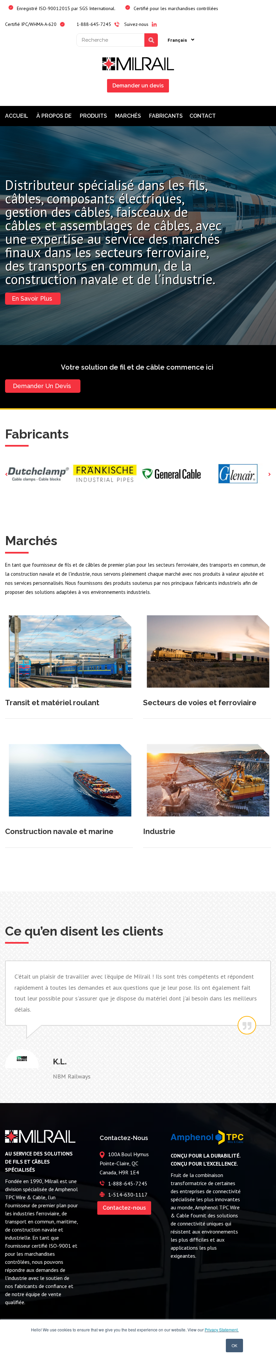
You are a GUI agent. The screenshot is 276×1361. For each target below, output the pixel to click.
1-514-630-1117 (127, 1194)
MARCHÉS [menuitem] (128, 116)
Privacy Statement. (222, 1329)
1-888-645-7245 (127, 1183)
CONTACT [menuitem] (203, 116)
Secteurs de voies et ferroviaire (199, 702)
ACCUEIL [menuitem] (17, 116)
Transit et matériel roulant (52, 702)
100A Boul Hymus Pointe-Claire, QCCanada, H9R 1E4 (124, 1163)
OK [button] (234, 1345)
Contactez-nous (124, 1208)
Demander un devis (138, 85)
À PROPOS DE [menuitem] (54, 116)
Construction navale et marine (59, 831)
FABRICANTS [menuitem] (166, 116)
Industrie (159, 831)
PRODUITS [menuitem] (94, 116)
